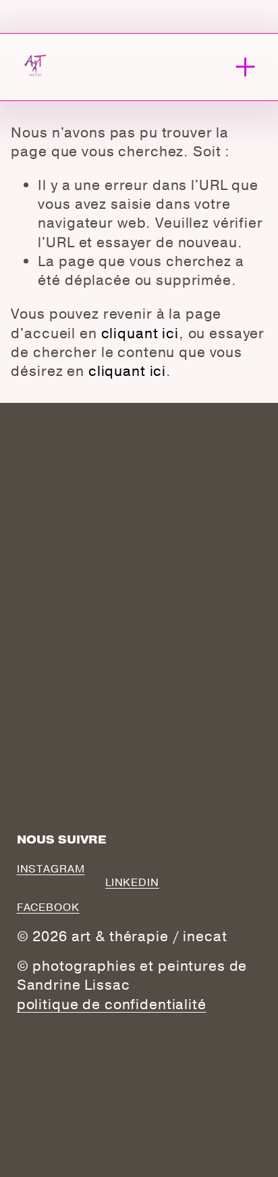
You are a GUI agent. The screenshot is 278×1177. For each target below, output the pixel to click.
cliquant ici (140, 333)
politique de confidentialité (111, 1004)
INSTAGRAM (51, 869)
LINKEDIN (132, 882)
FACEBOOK (48, 907)
